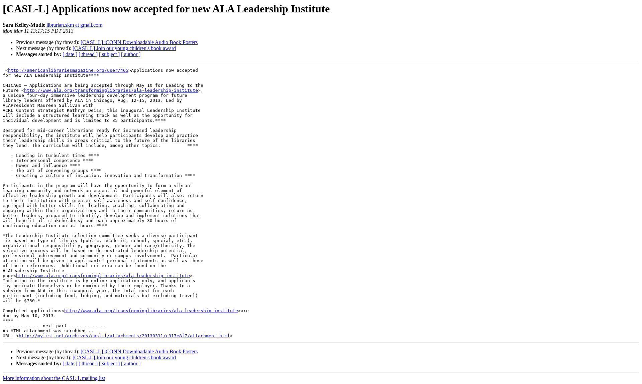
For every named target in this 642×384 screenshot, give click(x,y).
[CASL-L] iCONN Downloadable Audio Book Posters (139, 42)
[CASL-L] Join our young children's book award (124, 48)
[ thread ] (88, 54)
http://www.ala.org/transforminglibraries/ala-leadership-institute (111, 90)
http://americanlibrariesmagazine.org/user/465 (68, 70)
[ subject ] (109, 54)
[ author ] (130, 54)
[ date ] (70, 54)
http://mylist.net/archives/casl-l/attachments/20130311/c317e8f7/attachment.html (124, 335)
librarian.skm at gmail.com (74, 25)
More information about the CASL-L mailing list (54, 378)
